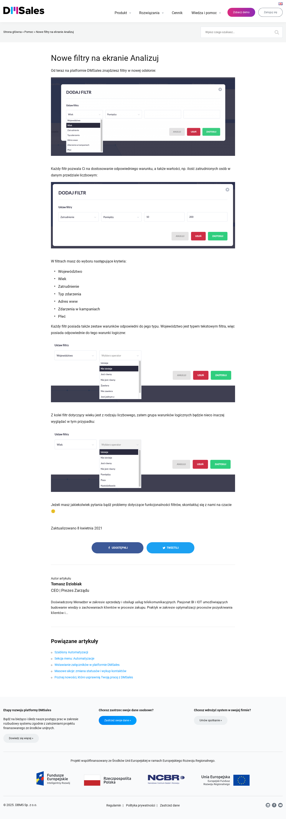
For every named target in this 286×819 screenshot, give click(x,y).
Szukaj (277, 32)
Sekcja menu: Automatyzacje (74, 658)
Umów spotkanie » (211, 720)
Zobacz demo (241, 12)
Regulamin (113, 805)
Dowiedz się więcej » (21, 738)
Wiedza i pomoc (204, 13)
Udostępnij (119, 547)
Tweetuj (172, 547)
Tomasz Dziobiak (66, 584)
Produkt (121, 13)
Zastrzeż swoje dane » (117, 720)
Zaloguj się (270, 12)
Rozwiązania (149, 13)
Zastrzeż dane (170, 805)
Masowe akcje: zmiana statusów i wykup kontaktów (90, 671)
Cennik (177, 13)
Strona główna (12, 32)
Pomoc (28, 32)
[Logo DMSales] (23, 10)
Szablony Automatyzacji (71, 652)
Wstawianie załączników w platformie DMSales (87, 665)
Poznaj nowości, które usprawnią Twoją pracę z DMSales (94, 677)
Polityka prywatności (140, 805)
